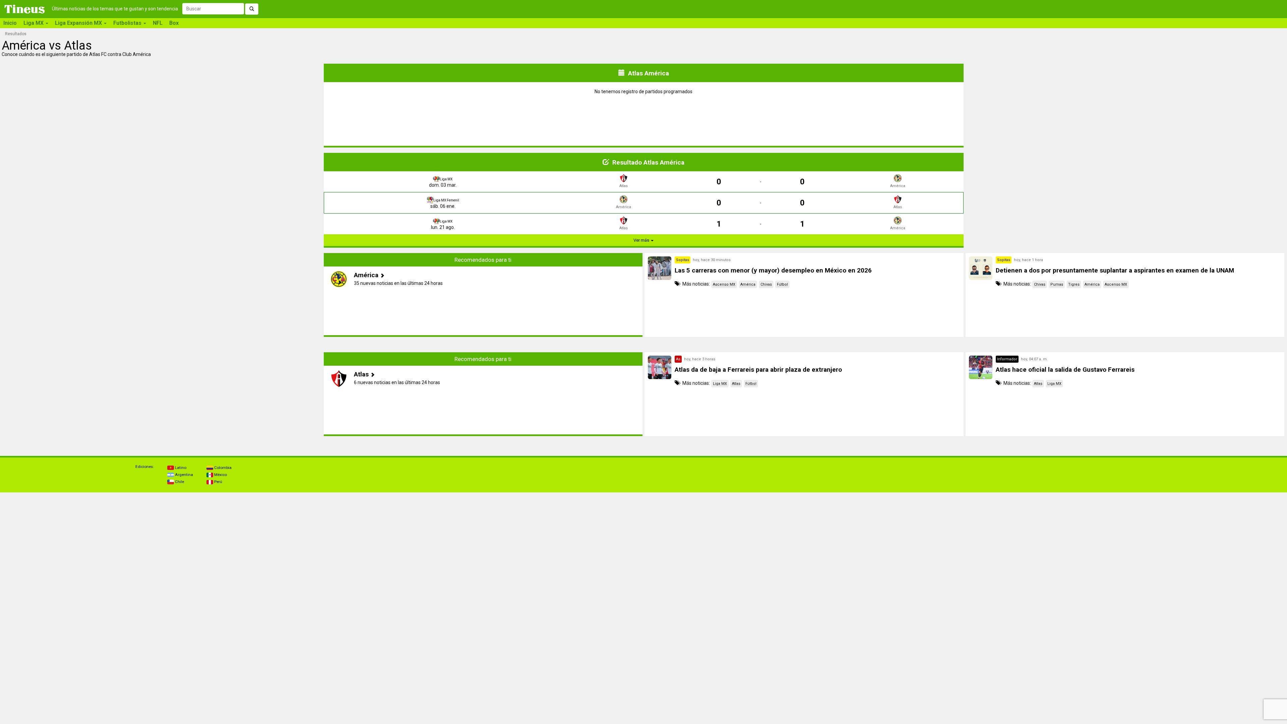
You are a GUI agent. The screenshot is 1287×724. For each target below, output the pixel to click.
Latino (180, 467)
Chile (179, 481)
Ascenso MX (724, 284)
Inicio (10, 23)
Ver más (641, 240)
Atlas (736, 383)
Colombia (222, 467)
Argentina (183, 474)
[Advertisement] (162, 295)
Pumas (1056, 284)
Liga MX (720, 383)
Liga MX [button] (34, 23)
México (220, 474)
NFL (158, 23)
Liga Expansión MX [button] (79, 23)
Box (174, 23)
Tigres (1074, 284)
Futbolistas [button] (128, 23)
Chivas (766, 284)
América (747, 284)
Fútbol (782, 284)
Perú (217, 481)
